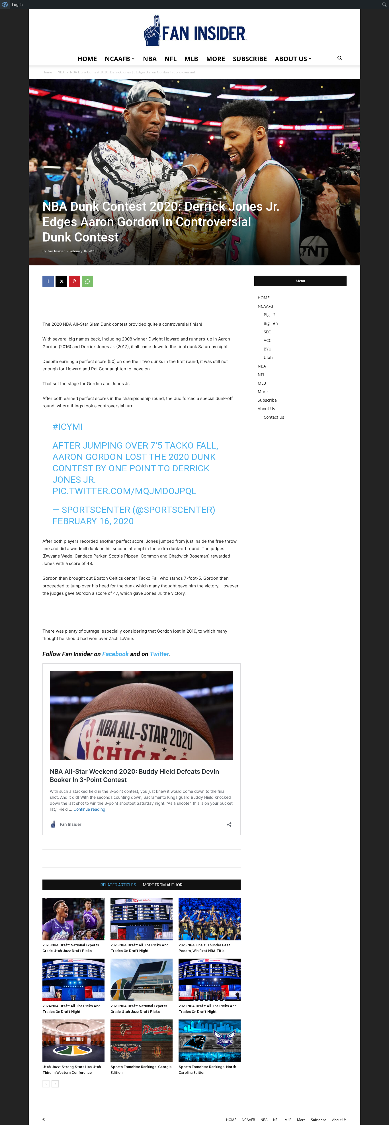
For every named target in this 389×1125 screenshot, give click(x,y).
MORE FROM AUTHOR (163, 885)
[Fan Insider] (194, 30)
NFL (171, 58)
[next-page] (55, 1083)
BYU (267, 349)
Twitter (159, 654)
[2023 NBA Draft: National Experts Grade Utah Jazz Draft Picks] (141, 980)
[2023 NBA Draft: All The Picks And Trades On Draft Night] (210, 980)
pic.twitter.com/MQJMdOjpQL (124, 491)
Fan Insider (56, 251)
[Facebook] (48, 281)
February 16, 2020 (93, 521)
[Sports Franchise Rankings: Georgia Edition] (141, 1040)
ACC (267, 340)
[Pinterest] (74, 281)
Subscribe (250, 58)
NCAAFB (117, 58)
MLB (191, 58)
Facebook (115, 654)
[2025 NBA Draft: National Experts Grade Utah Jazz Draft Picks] (73, 919)
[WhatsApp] (87, 281)
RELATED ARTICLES (118, 885)
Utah (268, 357)
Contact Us (274, 417)
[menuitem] (5, 4)
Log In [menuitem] (17, 4)
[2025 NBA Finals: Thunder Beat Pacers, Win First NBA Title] (210, 919)
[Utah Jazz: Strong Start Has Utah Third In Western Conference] (73, 1040)
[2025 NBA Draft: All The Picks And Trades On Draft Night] (141, 919)
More (215, 58)
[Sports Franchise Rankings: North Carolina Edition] (210, 1040)
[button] (340, 59)
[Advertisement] (141, 306)
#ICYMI (67, 426)
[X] (61, 281)
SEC (267, 332)
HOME (87, 58)
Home (47, 72)
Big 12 (269, 314)
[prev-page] (46, 1083)
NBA (150, 58)
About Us (291, 58)
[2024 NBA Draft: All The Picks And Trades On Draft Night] (73, 980)
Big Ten (271, 323)
